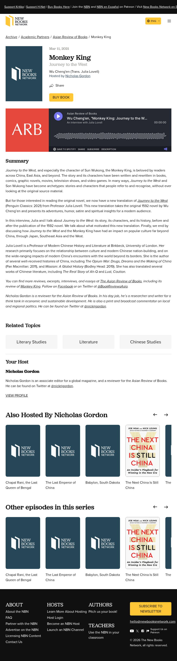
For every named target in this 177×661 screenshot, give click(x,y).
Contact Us (14, 641)
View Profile (17, 395)
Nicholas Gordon (77, 75)
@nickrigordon (62, 385)
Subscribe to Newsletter (150, 609)
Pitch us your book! (102, 611)
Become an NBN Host (63, 623)
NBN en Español (108, 7)
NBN (87, 7)
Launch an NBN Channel (65, 629)
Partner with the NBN (21, 623)
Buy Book (61, 97)
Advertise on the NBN (22, 629)
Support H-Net (35, 7)
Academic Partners (35, 36)
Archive (11, 36)
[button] (155, 414)
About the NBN (17, 611)
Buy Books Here (59, 7)
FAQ (9, 617)
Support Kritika (14, 7)
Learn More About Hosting (67, 611)
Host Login (55, 617)
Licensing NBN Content (23, 635)
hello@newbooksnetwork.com (152, 621)
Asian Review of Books (70, 36)
